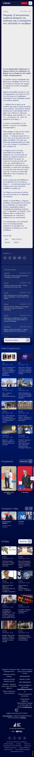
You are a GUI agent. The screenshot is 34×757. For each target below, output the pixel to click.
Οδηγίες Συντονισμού (10, 747)
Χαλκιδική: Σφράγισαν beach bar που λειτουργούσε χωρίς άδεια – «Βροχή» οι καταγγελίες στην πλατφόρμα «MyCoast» (24, 443)
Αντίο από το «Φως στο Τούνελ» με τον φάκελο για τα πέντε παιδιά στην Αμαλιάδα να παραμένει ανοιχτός (25, 370)
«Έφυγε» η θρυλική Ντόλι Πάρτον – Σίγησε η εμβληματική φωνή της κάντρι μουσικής (16, 330)
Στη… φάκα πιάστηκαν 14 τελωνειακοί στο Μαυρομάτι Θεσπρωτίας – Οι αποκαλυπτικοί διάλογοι (9, 419)
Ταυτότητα (27, 743)
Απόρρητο (32, 753)
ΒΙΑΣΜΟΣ (16, 242)
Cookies (18, 743)
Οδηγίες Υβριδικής (24, 747)
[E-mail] (19, 258)
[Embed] (24, 258)
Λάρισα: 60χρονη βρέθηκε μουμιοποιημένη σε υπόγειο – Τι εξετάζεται (24, 588)
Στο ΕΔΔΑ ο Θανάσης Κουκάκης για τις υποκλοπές (24, 611)
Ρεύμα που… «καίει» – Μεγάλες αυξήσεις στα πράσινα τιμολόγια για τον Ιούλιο (8, 442)
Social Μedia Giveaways (23, 749)
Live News (25, 492)
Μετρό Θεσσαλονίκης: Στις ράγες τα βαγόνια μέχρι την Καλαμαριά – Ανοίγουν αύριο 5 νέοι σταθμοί (16, 297)
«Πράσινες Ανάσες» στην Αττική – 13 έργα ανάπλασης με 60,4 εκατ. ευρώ (15, 286)
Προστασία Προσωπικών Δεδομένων (17, 742)
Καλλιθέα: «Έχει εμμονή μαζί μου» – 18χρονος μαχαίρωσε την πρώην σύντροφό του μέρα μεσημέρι (8, 638)
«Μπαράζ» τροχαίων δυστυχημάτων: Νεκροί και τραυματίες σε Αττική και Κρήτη (24, 638)
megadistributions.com (17, 751)
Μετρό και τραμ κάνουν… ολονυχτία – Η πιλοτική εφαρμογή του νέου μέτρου (25, 418)
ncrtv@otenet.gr (27, 707)
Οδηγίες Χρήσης (9, 743)
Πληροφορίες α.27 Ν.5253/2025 (12, 745)
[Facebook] (5, 258)
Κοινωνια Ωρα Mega (9, 493)
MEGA (6, 239)
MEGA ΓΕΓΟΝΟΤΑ (16, 239)
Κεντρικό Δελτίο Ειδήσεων (6, 522)
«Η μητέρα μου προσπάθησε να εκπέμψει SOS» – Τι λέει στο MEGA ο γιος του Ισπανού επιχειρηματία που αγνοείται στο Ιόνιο (8, 613)
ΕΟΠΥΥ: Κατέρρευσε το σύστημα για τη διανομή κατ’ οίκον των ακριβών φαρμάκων (24, 395)
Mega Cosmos (8, 749)
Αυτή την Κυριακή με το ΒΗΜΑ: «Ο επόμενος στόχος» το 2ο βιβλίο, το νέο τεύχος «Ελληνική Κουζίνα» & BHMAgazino (9, 371)
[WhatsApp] (15, 258)
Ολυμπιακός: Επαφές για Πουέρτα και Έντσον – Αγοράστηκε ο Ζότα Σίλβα (16, 276)
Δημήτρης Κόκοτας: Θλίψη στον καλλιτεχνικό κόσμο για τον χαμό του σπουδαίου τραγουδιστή (16, 308)
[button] (30, 3)
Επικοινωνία (27, 745)
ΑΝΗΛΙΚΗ (7, 242)
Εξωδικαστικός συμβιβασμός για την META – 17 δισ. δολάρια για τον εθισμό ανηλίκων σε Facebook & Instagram (16, 319)
